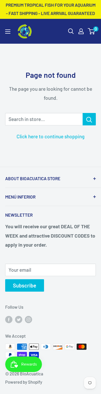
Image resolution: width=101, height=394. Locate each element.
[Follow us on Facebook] (8, 319)
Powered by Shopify (23, 381)
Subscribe (24, 285)
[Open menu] (7, 31)
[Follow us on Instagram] (28, 319)
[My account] (81, 31)
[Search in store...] (89, 119)
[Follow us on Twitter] (18, 319)
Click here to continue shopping (50, 136)
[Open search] (71, 31)
